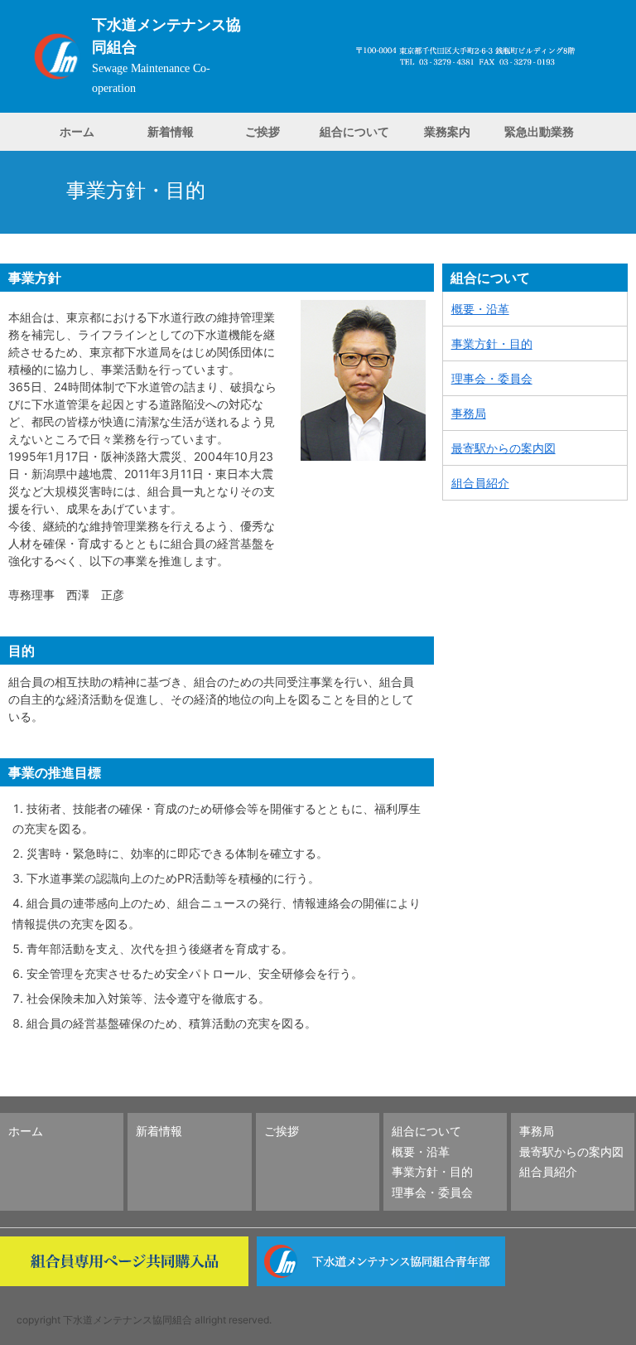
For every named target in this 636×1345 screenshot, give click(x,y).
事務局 (468, 413)
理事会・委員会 (491, 378)
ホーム (77, 131)
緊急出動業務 (539, 131)
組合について (354, 131)
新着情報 (170, 131)
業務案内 (447, 131)
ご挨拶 (262, 131)
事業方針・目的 (491, 343)
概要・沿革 (480, 309)
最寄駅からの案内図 (503, 448)
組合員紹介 (480, 483)
